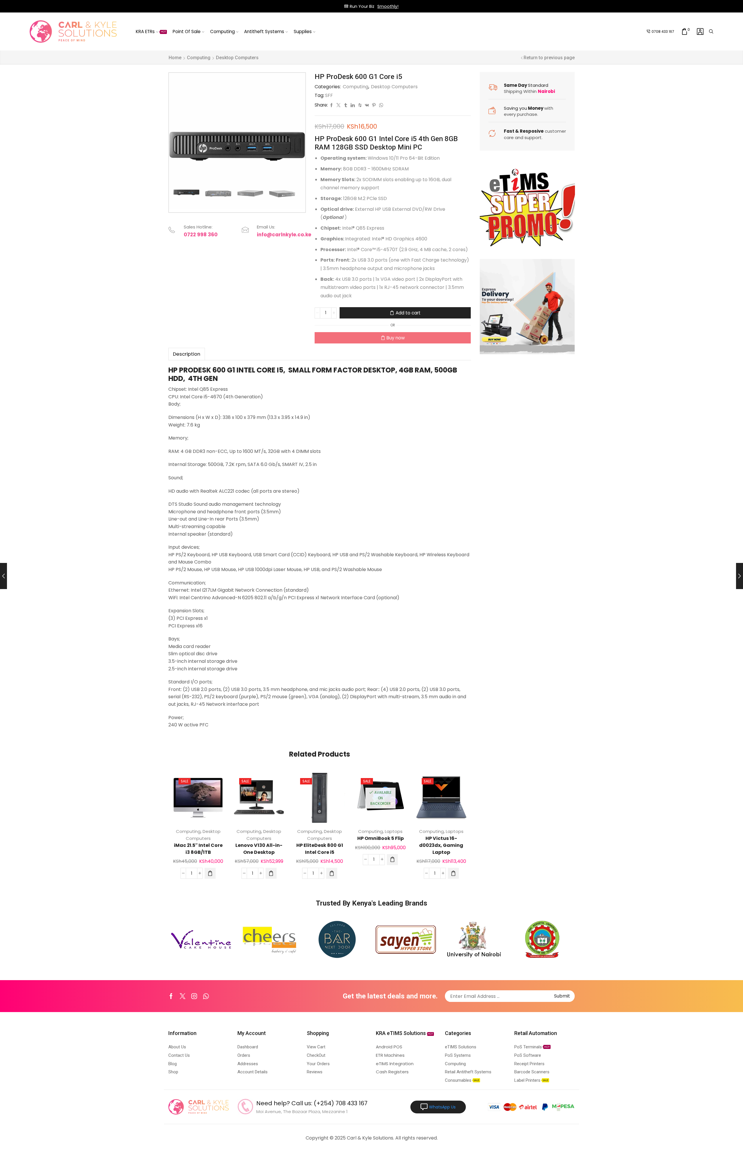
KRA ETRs (151, 31)
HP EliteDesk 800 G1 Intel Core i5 (319, 849)
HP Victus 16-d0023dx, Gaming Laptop (441, 845)
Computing (222, 31)
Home (175, 57)
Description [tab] (186, 354)
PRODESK (195, 370)
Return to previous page (549, 57)
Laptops (394, 831)
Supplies (303, 31)
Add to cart (408, 313)
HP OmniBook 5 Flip (380, 838)
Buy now (396, 338)
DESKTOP (379, 370)
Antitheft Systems (264, 31)
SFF (329, 95)
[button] (210, 873)
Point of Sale (187, 31)
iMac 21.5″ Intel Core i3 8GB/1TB (198, 849)
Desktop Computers (237, 57)
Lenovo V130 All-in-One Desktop (258, 849)
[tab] (186, 354)
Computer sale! (396, 6)
